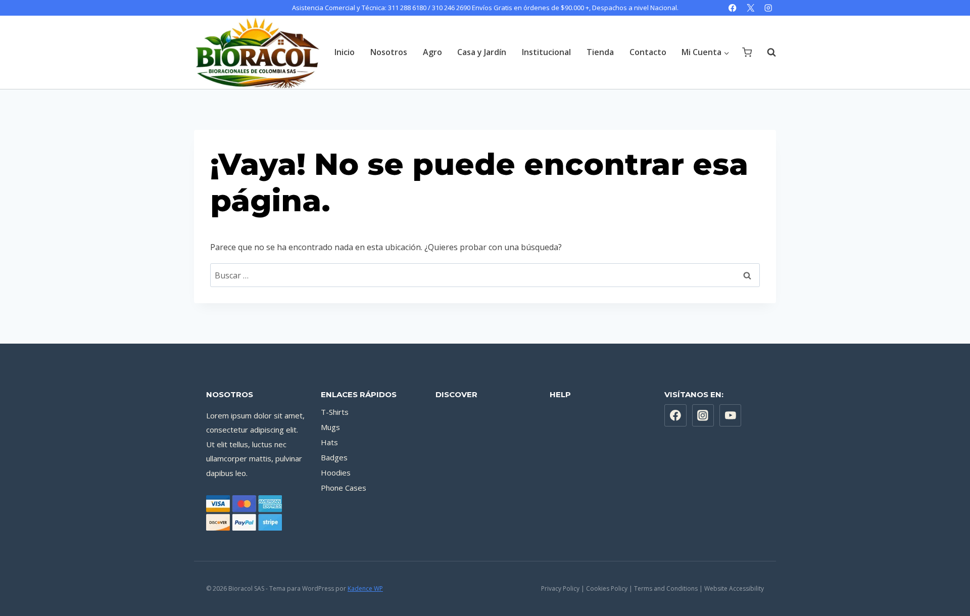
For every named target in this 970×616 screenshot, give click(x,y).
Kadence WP (365, 588)
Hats (329, 442)
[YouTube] (730, 415)
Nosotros (388, 52)
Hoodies (336, 472)
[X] (750, 8)
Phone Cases (343, 488)
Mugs (330, 427)
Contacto (647, 52)
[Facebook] (733, 8)
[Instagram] (768, 8)
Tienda (600, 52)
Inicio (344, 52)
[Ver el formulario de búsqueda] (766, 52)
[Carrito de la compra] (747, 52)
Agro (432, 52)
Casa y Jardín (481, 52)
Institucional (546, 52)
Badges (334, 457)
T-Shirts (335, 412)
